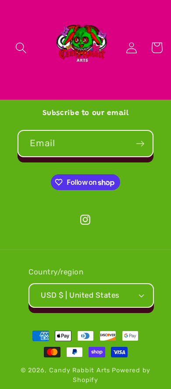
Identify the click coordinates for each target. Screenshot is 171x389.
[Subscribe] (140, 144)
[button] (21, 47)
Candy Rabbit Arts (79, 370)
